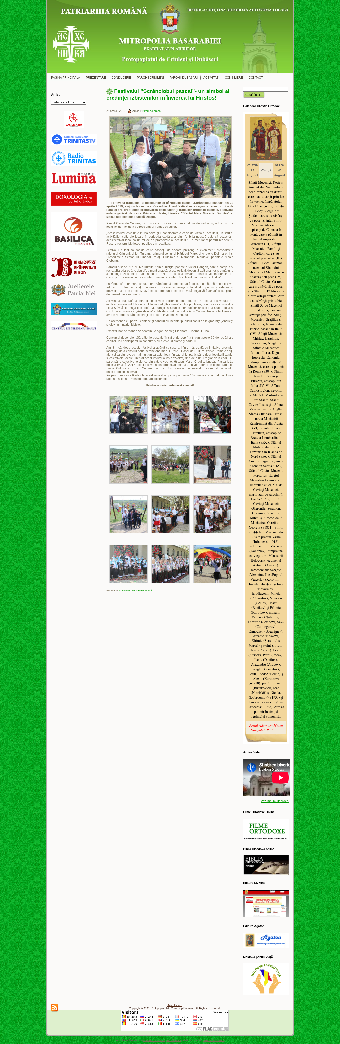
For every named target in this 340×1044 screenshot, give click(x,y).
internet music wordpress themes (162, 1040)
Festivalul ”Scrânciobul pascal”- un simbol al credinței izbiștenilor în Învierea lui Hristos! (167, 94)
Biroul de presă (151, 110)
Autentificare (174, 1005)
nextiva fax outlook (214, 1040)
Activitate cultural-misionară (135, 590)
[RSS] (54, 1008)
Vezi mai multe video (275, 801)
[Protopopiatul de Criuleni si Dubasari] (170, 36)
